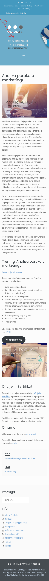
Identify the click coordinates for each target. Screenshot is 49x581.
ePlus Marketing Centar (24, 564)
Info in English (11, 515)
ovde (14, 443)
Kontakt (8, 519)
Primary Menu (24, 58)
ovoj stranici (31, 434)
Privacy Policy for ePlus (16, 523)
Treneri (8, 542)
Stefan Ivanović (12, 534)
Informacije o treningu (12, 272)
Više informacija (13, 339)
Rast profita (10, 526)
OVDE (8, 332)
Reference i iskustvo (14, 530)
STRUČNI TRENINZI (14, 538)
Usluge (8, 546)
